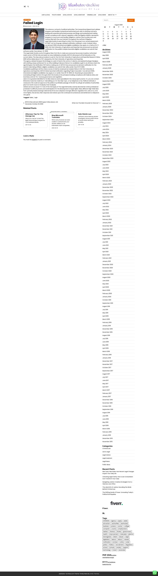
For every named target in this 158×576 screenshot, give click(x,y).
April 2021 (105, 252)
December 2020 (107, 264)
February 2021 (106, 258)
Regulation (129, 545)
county (114, 529)
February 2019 (106, 322)
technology (107, 550)
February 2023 (107, 181)
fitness (119, 531)
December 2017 (107, 361)
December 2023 (107, 149)
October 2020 (107, 271)
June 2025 (105, 91)
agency (113, 521)
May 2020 (105, 284)
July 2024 (105, 126)
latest (115, 537)
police (105, 545)
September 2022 (107, 197)
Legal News (102, 15)
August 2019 (106, 306)
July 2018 (105, 339)
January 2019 (106, 326)
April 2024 (105, 136)
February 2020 (107, 293)
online (122, 542)
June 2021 (105, 245)
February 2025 (107, 104)
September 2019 (107, 303)
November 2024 (107, 113)
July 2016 (105, 416)
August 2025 (106, 84)
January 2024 (106, 145)
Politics (111, 545)
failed (31, 97)
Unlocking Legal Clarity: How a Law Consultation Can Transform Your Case (117, 478)
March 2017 (106, 390)
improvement (113, 534)
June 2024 (105, 129)
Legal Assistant (79, 15)
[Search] (28, 6)
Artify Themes (94, 574)
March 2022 (106, 216)
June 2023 (105, 168)
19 (112, 36)
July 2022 (105, 203)
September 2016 (107, 409)
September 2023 (107, 158)
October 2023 (106, 155)
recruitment (120, 545)
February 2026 (107, 65)
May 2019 (105, 313)
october (115, 542)
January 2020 (106, 297)
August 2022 (106, 200)
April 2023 (105, 174)
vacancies (121, 550)
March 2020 (106, 290)
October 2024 (107, 116)
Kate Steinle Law (84, 114)
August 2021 (106, 239)
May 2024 (105, 132)
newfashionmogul (108, 557)
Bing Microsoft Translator (57, 116)
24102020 (106, 521)
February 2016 (107, 432)
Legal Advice (67, 15)
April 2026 (105, 58)
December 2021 (107, 226)
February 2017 (107, 393)
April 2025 (105, 97)
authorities (115, 523)
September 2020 (107, 274)
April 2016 (105, 425)
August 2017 (106, 374)
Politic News (56, 15)
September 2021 (107, 235)
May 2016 (105, 422)
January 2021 (106, 261)
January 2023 (106, 184)
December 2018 (107, 329)
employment (122, 529)
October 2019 (106, 300)
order (127, 542)
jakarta (131, 534)
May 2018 (105, 345)
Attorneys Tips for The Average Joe (34, 115)
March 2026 (106, 62)
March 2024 (106, 139)
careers (113, 526)
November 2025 (107, 75)
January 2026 (106, 68)
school (105, 547)
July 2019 (105, 310)
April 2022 (105, 213)
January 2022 (106, 223)
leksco (120, 539)
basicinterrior (106, 564)
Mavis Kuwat (28, 26)
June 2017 (105, 380)
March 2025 (106, 100)
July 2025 (105, 87)
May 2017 (105, 384)
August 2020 (106, 277)
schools (111, 547)
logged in (35, 140)
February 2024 (107, 142)
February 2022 (107, 219)
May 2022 (105, 210)
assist (125, 521)
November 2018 (107, 332)
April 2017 (105, 387)
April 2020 (105, 287)
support (125, 547)
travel (114, 550)
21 (121, 36)
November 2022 (107, 190)
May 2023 (105, 171)
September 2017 (107, 371)
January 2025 (106, 107)
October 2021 (106, 232)
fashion (105, 531)
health (105, 534)
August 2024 (106, 123)
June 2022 (105, 207)
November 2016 (107, 403)
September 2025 (107, 81)
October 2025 (107, 78)
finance (112, 531)
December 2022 (107, 187)
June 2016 (105, 419)
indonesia (123, 534)
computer (106, 529)
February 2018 (107, 355)
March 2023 (106, 178)
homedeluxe (111, 562)
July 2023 (105, 165)
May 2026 (105, 55)
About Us (111, 15)
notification (106, 542)
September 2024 (107, 120)
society (118, 547)
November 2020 (107, 268)
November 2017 (107, 364)
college (126, 526)
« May (104, 45)
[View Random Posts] (24, 6)
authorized (124, 523)
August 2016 (106, 413)
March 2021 (106, 255)
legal (127, 537)
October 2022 (106, 194)
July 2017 (105, 377)
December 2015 (107, 438)
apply (120, 521)
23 (131, 36)
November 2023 (107, 152)
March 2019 (106, 319)
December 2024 (107, 110)
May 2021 (105, 248)
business (106, 526)
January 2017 (106, 396)
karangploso (107, 537)
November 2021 (107, 229)
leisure (114, 539)
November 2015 (107, 442)
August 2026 (106, 52)
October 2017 (106, 367)
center (120, 526)
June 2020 (105, 281)
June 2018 (105, 342)
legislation (106, 539)
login (36, 97)
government (127, 531)
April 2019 (105, 316)
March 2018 (106, 351)
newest (126, 539)
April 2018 (105, 348)
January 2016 (106, 435)
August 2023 (106, 161)
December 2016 (107, 400)
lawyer (121, 537)
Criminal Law (91, 15)
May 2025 (105, 94)
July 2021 (105, 242)
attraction (106, 523)
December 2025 (107, 71)
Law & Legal (46, 15)
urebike (113, 555)
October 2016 (106, 406)
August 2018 (106, 335)
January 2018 (106, 358)
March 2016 (106, 429)
